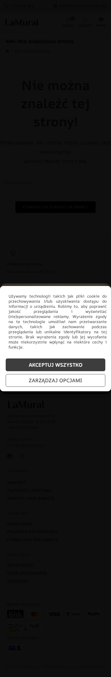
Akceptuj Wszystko (56, 364)
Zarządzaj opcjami (55, 380)
